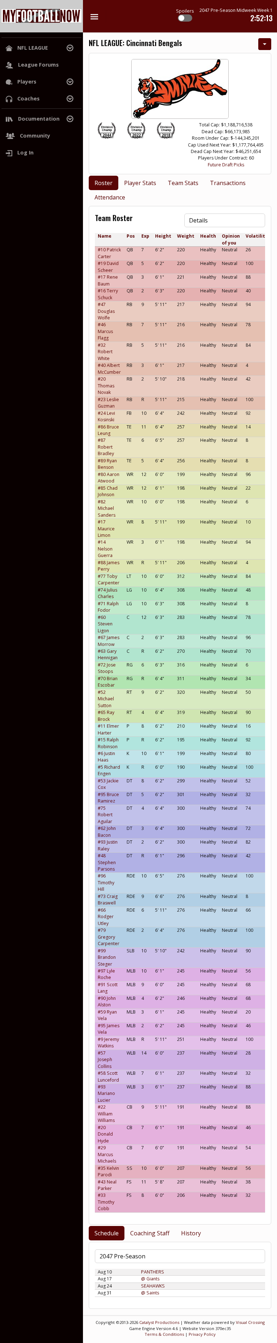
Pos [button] (131, 236)
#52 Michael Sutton (106, 699)
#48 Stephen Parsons (107, 862)
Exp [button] (145, 236)
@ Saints (150, 1293)
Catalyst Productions (159, 1322)
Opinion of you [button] (231, 239)
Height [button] (163, 236)
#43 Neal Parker (107, 1185)
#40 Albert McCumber (109, 368)
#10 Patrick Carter (109, 253)
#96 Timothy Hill (106, 882)
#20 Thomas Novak (106, 385)
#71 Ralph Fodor (108, 607)
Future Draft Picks (226, 165)
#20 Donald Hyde (105, 1134)
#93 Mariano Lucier (106, 1093)
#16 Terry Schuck (108, 294)
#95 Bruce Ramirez (108, 797)
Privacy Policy (202, 1334)
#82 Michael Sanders (106, 508)
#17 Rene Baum (108, 280)
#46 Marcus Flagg (105, 331)
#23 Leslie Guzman (108, 402)
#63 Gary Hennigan (108, 654)
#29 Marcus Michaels (107, 1154)
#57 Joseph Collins (105, 1059)
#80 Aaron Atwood (108, 477)
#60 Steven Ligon (105, 624)
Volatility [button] (257, 236)
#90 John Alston (107, 1001)
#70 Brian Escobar (108, 681)
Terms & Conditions (164, 1334)
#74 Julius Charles (107, 593)
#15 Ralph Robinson (108, 743)
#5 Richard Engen (109, 770)
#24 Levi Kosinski (106, 416)
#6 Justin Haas (106, 756)
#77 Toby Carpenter (108, 579)
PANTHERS (152, 1272)
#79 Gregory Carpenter (108, 937)
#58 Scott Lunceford (108, 1076)
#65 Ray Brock (106, 715)
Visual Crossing (250, 1322)
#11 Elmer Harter (108, 729)
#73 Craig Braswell (108, 899)
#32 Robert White (105, 351)
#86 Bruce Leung (108, 430)
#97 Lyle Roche (106, 974)
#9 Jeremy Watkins (108, 1042)
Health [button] (208, 236)
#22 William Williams (106, 1113)
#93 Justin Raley (108, 845)
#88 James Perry (108, 566)
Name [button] (104, 236)
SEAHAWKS (153, 1286)
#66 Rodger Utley (106, 916)
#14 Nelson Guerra (105, 548)
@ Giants (150, 1279)
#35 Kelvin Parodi (108, 1171)
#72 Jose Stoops (107, 668)
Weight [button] (185, 236)
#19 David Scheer (108, 266)
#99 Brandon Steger (107, 957)
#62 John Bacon (107, 831)
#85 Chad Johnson (108, 491)
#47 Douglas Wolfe (106, 311)
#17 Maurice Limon (106, 528)
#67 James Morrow (108, 640)
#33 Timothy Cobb (106, 1202)
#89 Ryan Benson (107, 464)
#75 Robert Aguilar (105, 815)
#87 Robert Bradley (106, 447)
